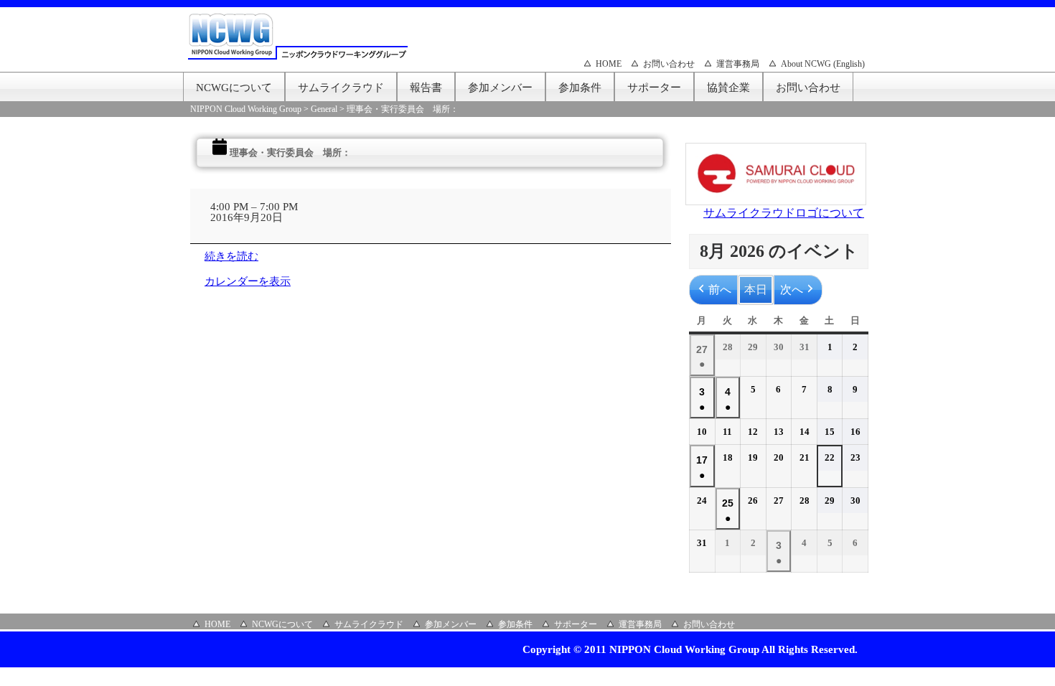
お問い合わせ (669, 64)
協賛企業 (728, 87)
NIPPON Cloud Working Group (245, 109)
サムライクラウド (341, 87)
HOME (609, 64)
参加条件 (579, 87)
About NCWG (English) (823, 64)
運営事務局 (737, 64)
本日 (755, 289)
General (324, 109)
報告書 (426, 87)
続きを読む (231, 256)
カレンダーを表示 (248, 281)
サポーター (654, 87)
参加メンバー (500, 87)
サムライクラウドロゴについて (783, 213)
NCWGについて (234, 87)
